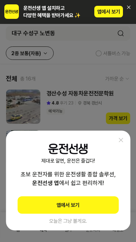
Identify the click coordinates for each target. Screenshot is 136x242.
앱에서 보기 (108, 12)
